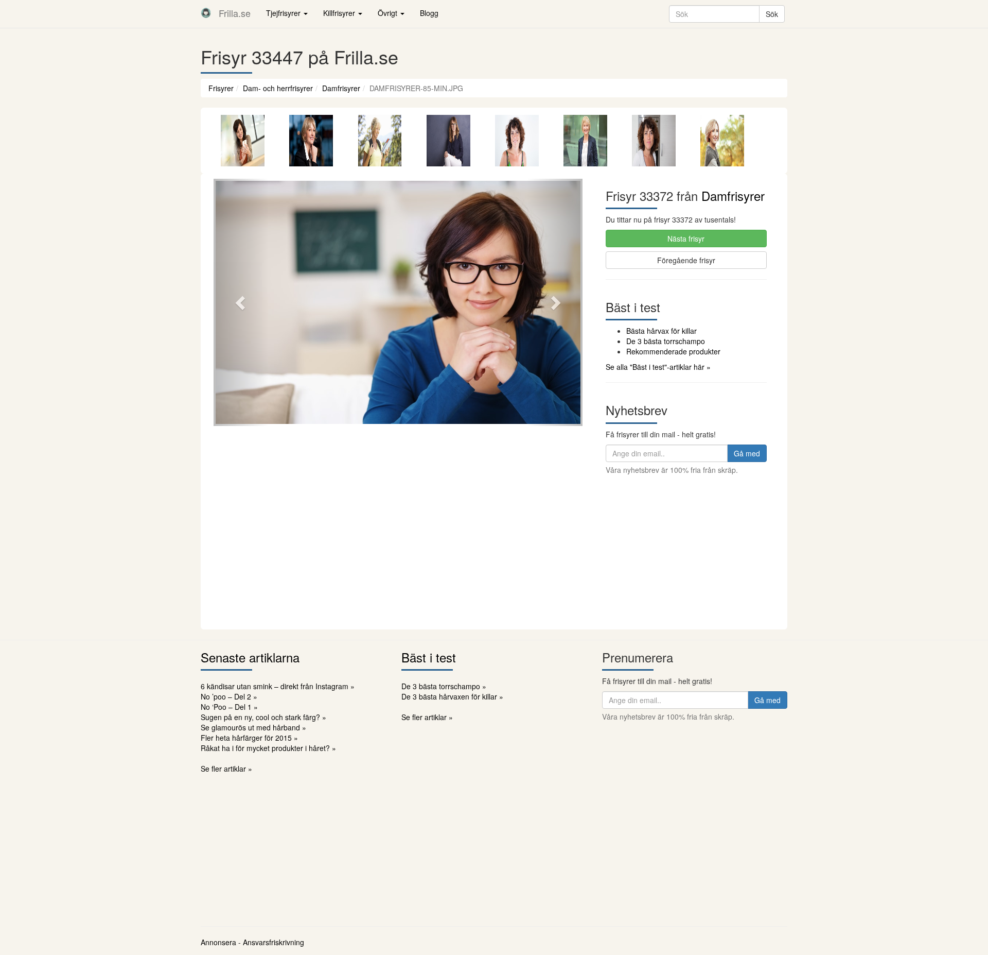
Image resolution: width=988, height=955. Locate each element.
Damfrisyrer (341, 88)
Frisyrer (221, 88)
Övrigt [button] (388, 13)
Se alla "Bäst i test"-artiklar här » (658, 367)
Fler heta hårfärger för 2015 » (249, 737)
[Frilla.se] (206, 13)
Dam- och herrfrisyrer (278, 88)
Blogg (429, 13)
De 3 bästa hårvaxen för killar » (452, 696)
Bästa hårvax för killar (661, 331)
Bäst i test (428, 657)
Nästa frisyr (685, 238)
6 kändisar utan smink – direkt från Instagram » (278, 686)
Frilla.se (235, 13)
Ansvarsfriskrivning (273, 942)
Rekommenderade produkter (673, 351)
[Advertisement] (494, 552)
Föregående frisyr (686, 260)
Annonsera (218, 942)
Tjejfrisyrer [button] (284, 13)
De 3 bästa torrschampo (665, 341)
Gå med (747, 453)
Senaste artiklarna (250, 657)
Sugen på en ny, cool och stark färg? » (263, 717)
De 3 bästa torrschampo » (443, 686)
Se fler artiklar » (226, 768)
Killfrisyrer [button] (340, 13)
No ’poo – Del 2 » (229, 696)
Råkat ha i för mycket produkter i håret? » (268, 748)
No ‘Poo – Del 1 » (229, 707)
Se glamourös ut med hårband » (253, 727)
